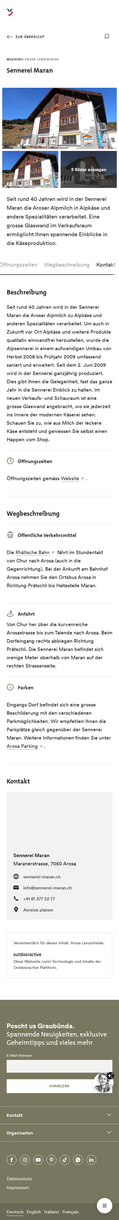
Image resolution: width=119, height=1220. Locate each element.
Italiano (51, 1211)
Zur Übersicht (29, 37)
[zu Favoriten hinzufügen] (106, 36)
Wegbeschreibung (67, 264)
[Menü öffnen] (104, 1205)
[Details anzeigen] (110, 1075)
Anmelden (59, 1086)
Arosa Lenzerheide (87, 942)
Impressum (18, 1187)
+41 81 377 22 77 (39, 899)
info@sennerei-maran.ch (47, 888)
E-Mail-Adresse (19, 1055)
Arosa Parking (22, 746)
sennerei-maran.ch (42, 876)
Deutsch (15, 1211)
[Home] (10, 15)
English (34, 1211)
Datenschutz (19, 1178)
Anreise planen (38, 910)
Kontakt (106, 264)
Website (70, 478)
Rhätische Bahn (32, 552)
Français (70, 1211)
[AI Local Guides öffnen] (103, 1083)
